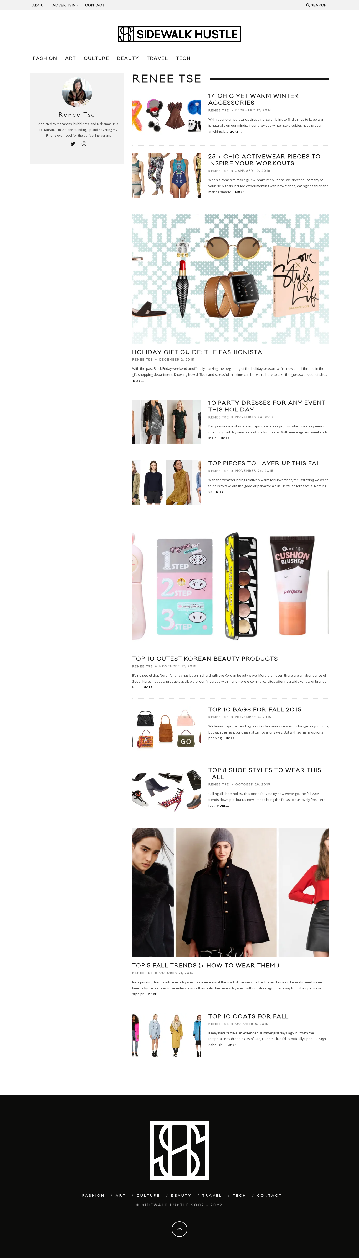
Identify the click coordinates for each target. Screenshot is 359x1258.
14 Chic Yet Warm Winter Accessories (253, 99)
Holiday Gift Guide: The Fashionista (197, 352)
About (39, 5)
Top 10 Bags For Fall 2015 (255, 709)
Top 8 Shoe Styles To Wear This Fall (264, 774)
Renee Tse (218, 110)
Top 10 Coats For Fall (248, 1016)
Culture (96, 58)
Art (70, 58)
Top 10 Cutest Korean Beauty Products (205, 658)
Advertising (66, 5)
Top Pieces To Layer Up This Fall (266, 463)
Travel (157, 58)
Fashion (45, 58)
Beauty (128, 58)
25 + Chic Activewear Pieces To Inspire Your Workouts (264, 160)
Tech (183, 58)
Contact (95, 5)
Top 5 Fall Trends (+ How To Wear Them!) (206, 965)
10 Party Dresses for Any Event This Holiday (267, 406)
